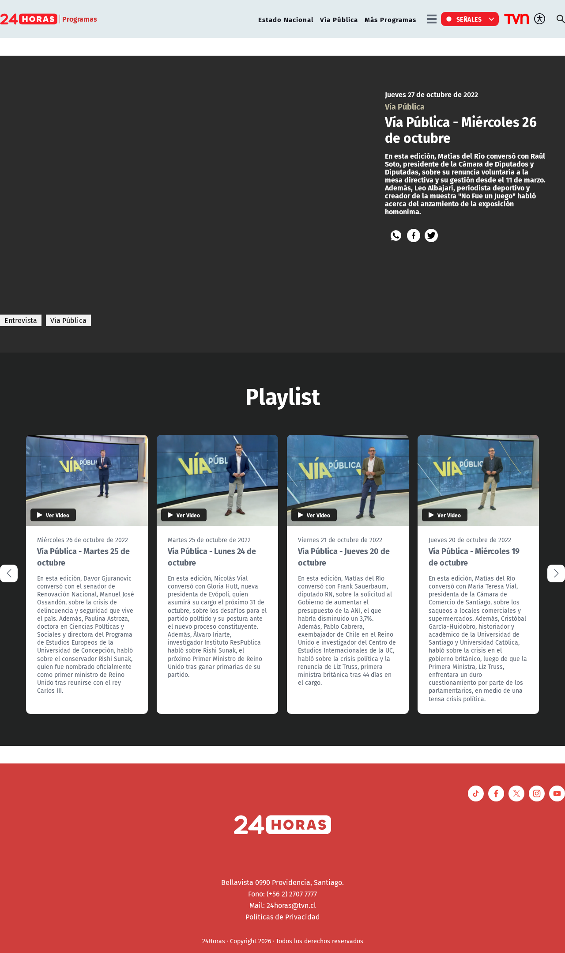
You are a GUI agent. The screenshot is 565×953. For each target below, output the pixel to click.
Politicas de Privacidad (282, 916)
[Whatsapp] (396, 235)
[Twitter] (431, 235)
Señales (469, 19)
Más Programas (390, 19)
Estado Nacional (285, 19)
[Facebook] (413, 235)
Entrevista (20, 320)
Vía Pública (339, 19)
